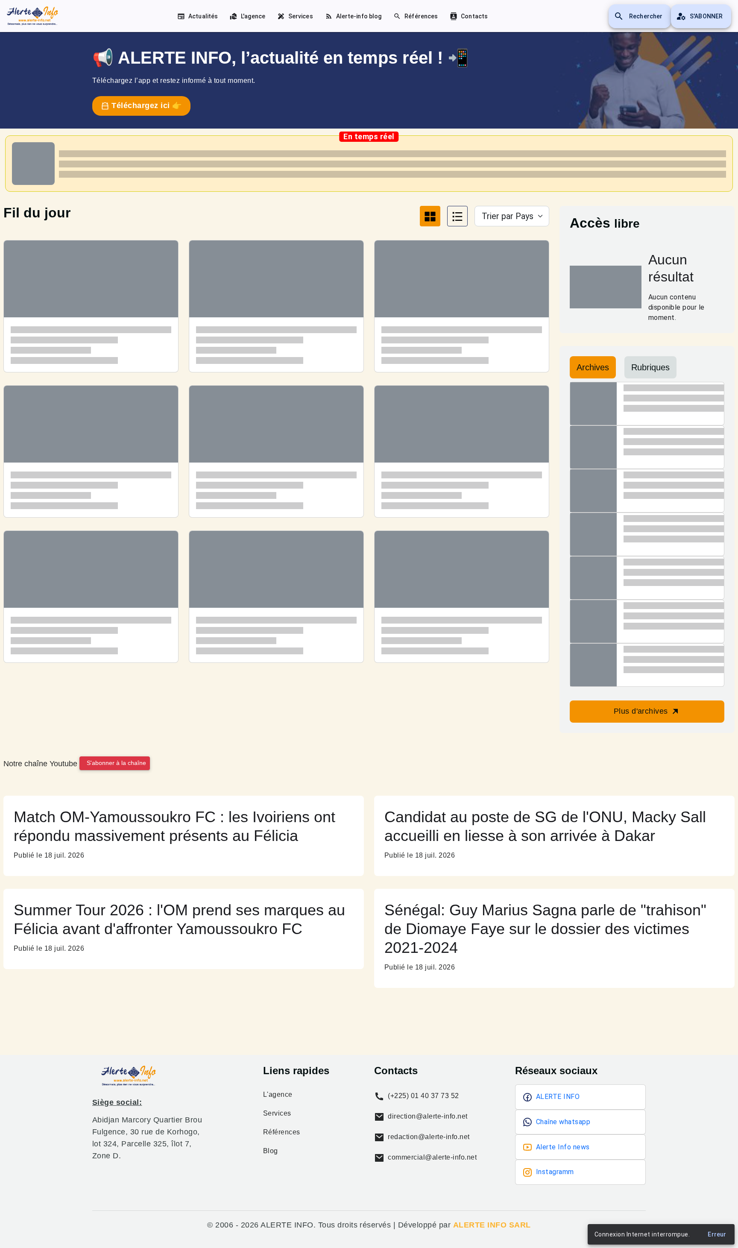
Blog (270, 1151)
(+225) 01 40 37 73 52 (422, 1095)
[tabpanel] (276, 458)
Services (277, 1113)
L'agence (278, 1094)
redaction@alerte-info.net (428, 1136)
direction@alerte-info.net (427, 1116)
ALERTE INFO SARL (492, 1225)
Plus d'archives (642, 711)
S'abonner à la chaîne (116, 762)
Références (281, 1132)
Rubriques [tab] (650, 367)
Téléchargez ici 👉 (145, 105)
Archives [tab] (593, 367)
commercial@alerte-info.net (431, 1157)
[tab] (430, 216)
